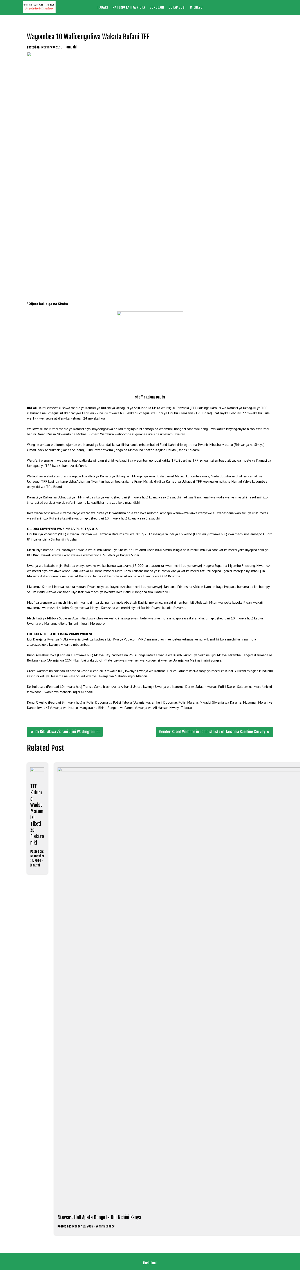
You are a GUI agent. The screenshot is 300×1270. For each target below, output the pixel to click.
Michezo (196, 7)
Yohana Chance (105, 1226)
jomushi (71, 47)
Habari (103, 7)
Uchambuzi (177, 7)
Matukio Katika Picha (128, 7)
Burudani (157, 7)
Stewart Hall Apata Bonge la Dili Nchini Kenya (99, 1217)
